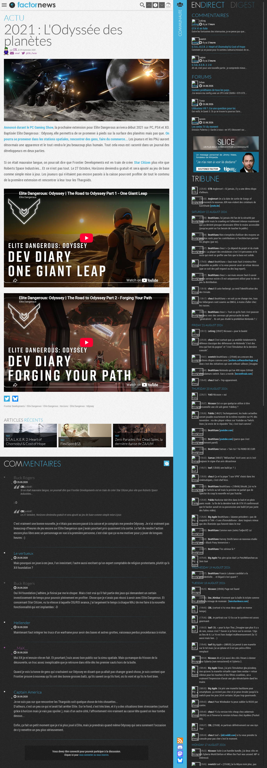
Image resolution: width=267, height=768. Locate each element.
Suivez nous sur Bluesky (180, 760)
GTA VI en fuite (200, 28)
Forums (201, 77)
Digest (243, 5)
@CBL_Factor (31, 53)
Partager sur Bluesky (15, 399)
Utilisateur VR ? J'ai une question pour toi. (214, 108)
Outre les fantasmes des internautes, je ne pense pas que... (219, 31)
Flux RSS (180, 740)
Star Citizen (142, 162)
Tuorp (202, 100)
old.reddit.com (228, 735)
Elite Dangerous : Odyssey (82, 406)
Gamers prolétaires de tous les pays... (211, 90)
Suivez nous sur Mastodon (180, 754)
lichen (202, 82)
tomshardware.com (238, 601)
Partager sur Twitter (7, 399)
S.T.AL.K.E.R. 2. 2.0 (201, 64)
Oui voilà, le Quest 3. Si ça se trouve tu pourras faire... (217, 111)
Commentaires (210, 15)
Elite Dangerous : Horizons (55, 406)
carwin (202, 118)
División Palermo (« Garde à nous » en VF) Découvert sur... (219, 129)
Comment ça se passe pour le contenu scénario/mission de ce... (221, 49)
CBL (15, 49)
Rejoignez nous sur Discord (180, 747)
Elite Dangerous (34, 406)
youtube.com (226, 430)
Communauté (180, 365)
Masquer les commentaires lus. (166, 463)
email (17, 53)
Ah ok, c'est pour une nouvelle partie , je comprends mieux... (219, 67)
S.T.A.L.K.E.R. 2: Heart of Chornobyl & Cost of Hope (218, 46)
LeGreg (202, 20)
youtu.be (215, 205)
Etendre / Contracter (180, 734)
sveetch (202, 39)
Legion (202, 57)
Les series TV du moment (205, 126)
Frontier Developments (14, 406)
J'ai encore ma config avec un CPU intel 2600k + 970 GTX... (219, 93)
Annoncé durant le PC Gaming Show (28, 127)
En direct (208, 5)
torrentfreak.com (243, 373)
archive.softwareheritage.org (243, 360)
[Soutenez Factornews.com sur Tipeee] (226, 171)
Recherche (142, 5)
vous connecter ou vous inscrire (93, 754)
